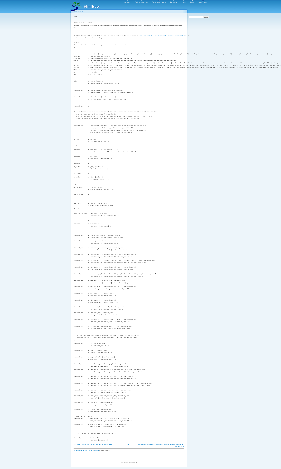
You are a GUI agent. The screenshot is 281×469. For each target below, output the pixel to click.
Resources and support (159, 2)
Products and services (141, 2)
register (96, 450)
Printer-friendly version (80, 450)
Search (192, 2)
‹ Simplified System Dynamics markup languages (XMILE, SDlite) (93, 444)
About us (183, 2)
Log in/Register (203, 2)
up (128, 444)
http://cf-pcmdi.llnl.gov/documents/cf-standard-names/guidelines (163, 36)
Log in (90, 450)
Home (75, 11)
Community (173, 2)
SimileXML (80, 11)
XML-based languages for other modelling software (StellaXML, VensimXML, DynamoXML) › (161, 446)
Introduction (127, 2)
